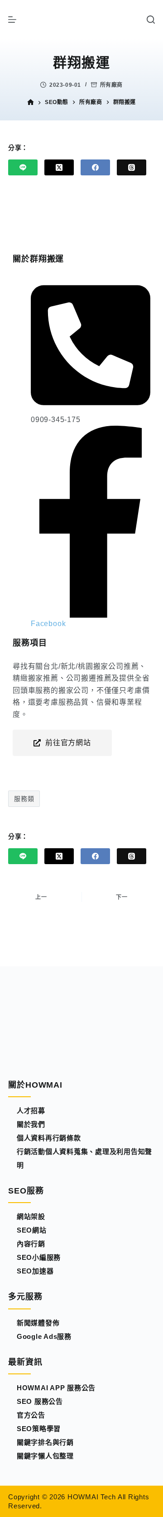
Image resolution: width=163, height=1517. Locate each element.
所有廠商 (111, 85)
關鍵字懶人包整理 (45, 1456)
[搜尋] (151, 19)
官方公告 (31, 1415)
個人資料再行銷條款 (49, 1138)
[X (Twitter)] (59, 167)
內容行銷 (31, 1244)
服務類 (24, 798)
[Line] (23, 167)
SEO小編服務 (39, 1257)
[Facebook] (95, 167)
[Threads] (131, 167)
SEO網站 (32, 1230)
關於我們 (31, 1124)
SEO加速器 (35, 1271)
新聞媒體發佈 (38, 1323)
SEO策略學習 (39, 1428)
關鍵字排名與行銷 (45, 1442)
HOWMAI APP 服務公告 (56, 1388)
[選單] (12, 19)
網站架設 (31, 1216)
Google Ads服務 (44, 1336)
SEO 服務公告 (40, 1401)
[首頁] (30, 102)
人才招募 (31, 1110)
